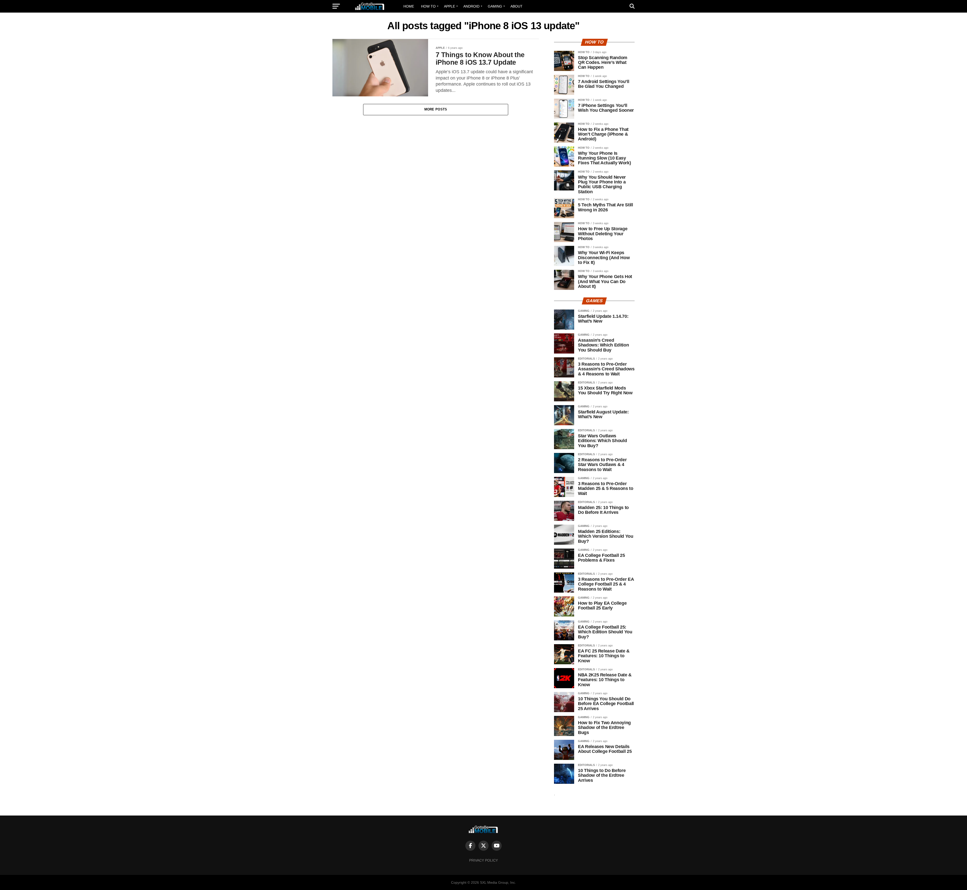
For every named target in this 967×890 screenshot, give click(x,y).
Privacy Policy (483, 860)
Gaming (495, 6)
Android (471, 6)
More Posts (435, 109)
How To (428, 6)
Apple (449, 6)
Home (408, 6)
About (516, 6)
